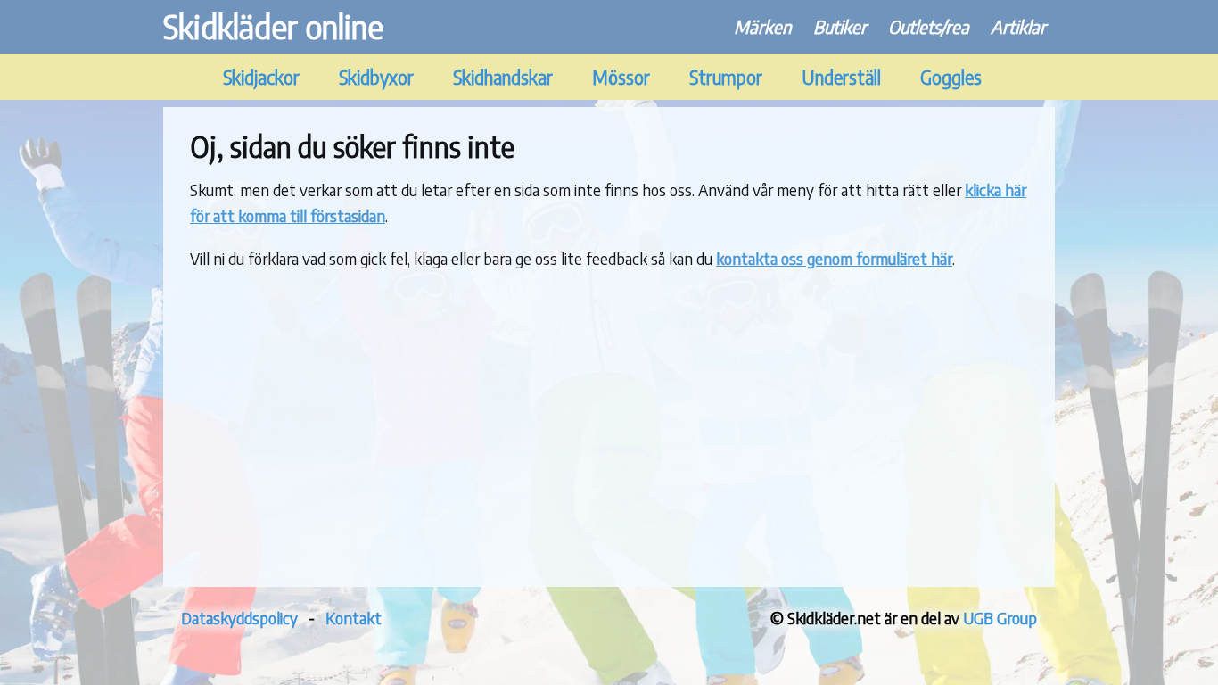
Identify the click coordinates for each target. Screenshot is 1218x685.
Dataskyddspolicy (239, 617)
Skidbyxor (376, 77)
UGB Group (1000, 617)
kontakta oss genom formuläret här (834, 258)
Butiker (840, 26)
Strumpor (725, 77)
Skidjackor (261, 77)
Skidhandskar (503, 77)
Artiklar (1018, 26)
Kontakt (353, 617)
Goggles (951, 77)
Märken (763, 26)
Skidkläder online (273, 26)
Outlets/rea (928, 26)
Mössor (621, 77)
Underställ (841, 77)
